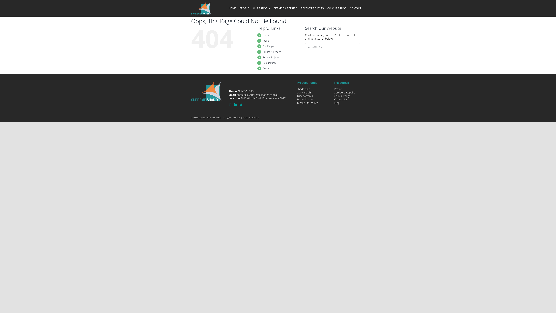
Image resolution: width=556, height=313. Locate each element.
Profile (266, 40)
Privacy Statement (251, 117)
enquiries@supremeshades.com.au (257, 95)
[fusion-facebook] (230, 104)
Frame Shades (305, 99)
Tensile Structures (307, 103)
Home (266, 35)
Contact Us (340, 99)
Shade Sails (303, 89)
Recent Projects (271, 57)
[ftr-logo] (206, 83)
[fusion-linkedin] (235, 104)
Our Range (268, 46)
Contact (267, 68)
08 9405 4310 (246, 91)
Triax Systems (305, 96)
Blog (336, 103)
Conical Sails (304, 92)
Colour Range (270, 62)
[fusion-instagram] (241, 104)
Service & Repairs (272, 51)
